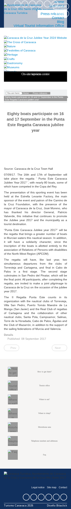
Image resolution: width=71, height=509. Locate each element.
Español (60, 6)
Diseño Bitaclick (57, 505)
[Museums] (35, 67)
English (61, 13)
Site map (51, 487)
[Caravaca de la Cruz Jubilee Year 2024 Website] (35, 38)
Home (26, 93)
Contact (63, 487)
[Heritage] (35, 54)
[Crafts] (35, 59)
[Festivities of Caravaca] (35, 50)
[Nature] (35, 46)
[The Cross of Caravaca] (35, 42)
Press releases (40, 93)
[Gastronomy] (35, 63)
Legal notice (38, 487)
